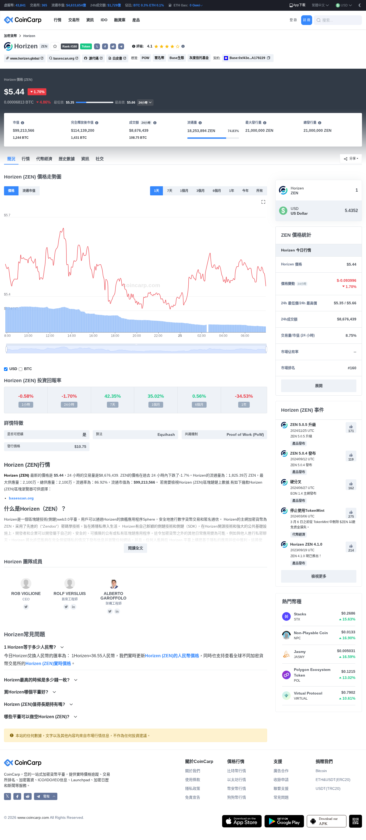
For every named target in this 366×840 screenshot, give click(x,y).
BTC (28, 369)
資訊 (85, 158)
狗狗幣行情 (236, 797)
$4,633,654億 (76, 5)
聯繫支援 (281, 788)
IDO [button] (104, 20)
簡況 (11, 158)
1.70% (39, 92)
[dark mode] (360, 5)
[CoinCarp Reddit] (28, 796)
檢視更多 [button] (318, 576)
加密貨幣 (10, 36)
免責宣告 (192, 797)
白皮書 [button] (117, 58)
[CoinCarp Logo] (24, 20)
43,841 (21, 5)
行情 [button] (57, 20)
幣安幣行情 (236, 788)
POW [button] (145, 58)
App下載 (299, 5)
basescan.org (21, 498)
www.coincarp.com (33, 817)
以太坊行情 (236, 779)
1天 (156, 191)
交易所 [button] (74, 20)
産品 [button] (136, 20)
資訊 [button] (90, 20)
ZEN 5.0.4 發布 (302, 453)
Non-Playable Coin (311, 633)
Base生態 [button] (177, 58)
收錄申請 (281, 779)
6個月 (217, 191)
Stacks (300, 614)
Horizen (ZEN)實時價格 (48, 663)
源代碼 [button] (93, 58)
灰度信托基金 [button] (199, 58)
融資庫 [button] (119, 20)
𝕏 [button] (97, 47)
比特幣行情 (236, 771)
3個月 (200, 191)
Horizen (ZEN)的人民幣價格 (172, 655)
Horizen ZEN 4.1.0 (305, 544)
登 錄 (293, 20)
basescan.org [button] (63, 58)
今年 (245, 191)
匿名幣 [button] (159, 58)
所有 (259, 191)
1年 (231, 191)
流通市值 (29, 191)
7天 (169, 191)
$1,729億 (114, 5)
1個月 (184, 191)
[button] (320, 5)
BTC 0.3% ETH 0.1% (148, 5)
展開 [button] (319, 386)
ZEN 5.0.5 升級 (302, 424)
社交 (100, 158)
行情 (26, 158)
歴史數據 (67, 158)
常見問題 (281, 797)
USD (13, 369)
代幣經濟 (44, 158)
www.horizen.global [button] (24, 58)
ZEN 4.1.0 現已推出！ (306, 556)
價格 (11, 191)
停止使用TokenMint (306, 510)
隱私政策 (192, 788)
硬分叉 (295, 482)
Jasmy (300, 651)
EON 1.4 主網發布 (303, 493)
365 (44, 5)
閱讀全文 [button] (135, 548)
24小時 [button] (143, 102)
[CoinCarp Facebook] (17, 796)
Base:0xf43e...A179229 (247, 58)
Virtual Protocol (308, 693)
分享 (352, 158)
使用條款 (192, 779)
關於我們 (192, 771)
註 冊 (306, 20)
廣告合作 (281, 771)
